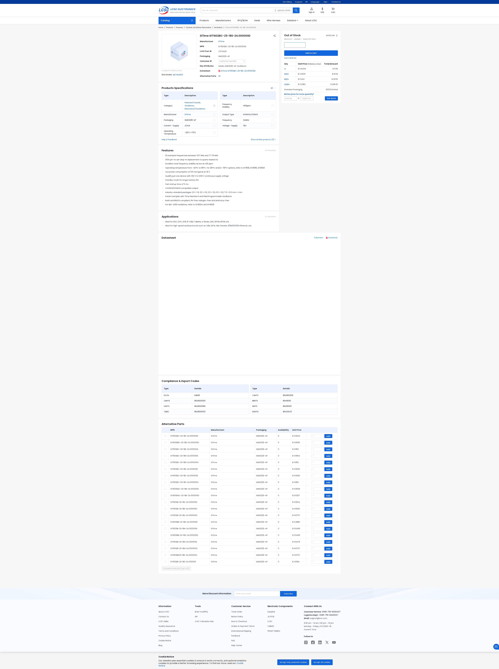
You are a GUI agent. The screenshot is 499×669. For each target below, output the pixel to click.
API (306, 2)
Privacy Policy (165, 635)
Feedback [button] (235, 635)
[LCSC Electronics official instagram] (306, 642)
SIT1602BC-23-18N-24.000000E (184, 455)
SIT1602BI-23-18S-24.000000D (183, 502)
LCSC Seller (164, 621)
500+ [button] (286, 79)
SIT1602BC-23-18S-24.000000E (184, 475)
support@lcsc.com (318, 618)
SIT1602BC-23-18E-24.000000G (184, 449)
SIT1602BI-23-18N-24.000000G (184, 548)
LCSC (270, 621)
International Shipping (241, 631)
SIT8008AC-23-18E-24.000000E (184, 489)
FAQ (233, 640)
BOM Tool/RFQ (201, 611)
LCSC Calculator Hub (204, 621)
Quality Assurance (167, 626)
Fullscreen (318, 237)
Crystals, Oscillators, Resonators (198, 27)
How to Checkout (239, 621)
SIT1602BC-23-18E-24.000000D (184, 436)
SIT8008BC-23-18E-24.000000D (184, 442)
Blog (160, 645)
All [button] (272, 88)
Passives (179, 27)
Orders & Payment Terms (243, 626)
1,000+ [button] (287, 84)
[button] (312, 10)
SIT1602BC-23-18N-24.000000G (184, 462)
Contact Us (335, 2)
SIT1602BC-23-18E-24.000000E (184, 469)
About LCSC (164, 611)
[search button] (296, 10)
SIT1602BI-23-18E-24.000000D (183, 508)
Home (161, 27)
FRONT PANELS (274, 631)
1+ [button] (285, 69)
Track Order (236, 611)
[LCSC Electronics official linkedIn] (320, 642)
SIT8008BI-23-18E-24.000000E (184, 522)
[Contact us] (496, 647)
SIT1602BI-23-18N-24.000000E (183, 542)
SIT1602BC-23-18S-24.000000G (184, 482)
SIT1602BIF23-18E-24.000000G (183, 555)
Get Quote (331, 98)
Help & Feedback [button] (169, 139)
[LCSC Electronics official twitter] (327, 642)
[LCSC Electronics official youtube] (334, 642)
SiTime (221, 41)
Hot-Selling (287, 2)
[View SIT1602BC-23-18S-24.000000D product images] (179, 51)
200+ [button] (286, 74)
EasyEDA (271, 611)
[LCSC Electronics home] (177, 10)
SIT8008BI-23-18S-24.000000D (184, 535)
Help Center (236, 645)
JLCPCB (271, 616)
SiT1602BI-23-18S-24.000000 (183, 561)
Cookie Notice (165, 640)
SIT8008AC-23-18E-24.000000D (184, 495)
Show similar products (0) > (263, 139)
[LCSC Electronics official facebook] (313, 642)
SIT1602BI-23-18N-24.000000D (183, 528)
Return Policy (237, 616)
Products (169, 27)
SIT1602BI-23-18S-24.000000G (183, 515)
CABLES (271, 626)
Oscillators (218, 27)
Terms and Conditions (169, 631)
